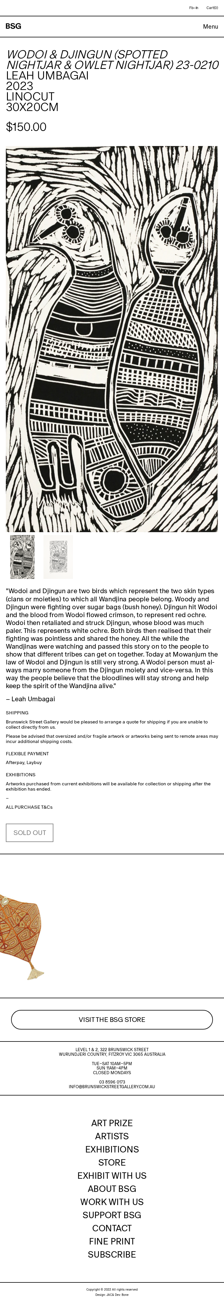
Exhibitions (112, 1149)
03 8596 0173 (112, 1082)
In (197, 8)
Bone (125, 1295)
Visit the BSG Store (112, 1020)
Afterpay (15, 762)
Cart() (212, 8)
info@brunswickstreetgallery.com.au (112, 1087)
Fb (191, 8)
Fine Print (112, 1241)
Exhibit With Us (112, 1175)
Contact (112, 1228)
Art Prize (112, 1123)
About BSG (112, 1188)
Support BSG (112, 1215)
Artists (112, 1136)
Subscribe (112, 1254)
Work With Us (112, 1201)
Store (112, 1162)
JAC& (110, 1295)
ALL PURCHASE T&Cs (29, 806)
